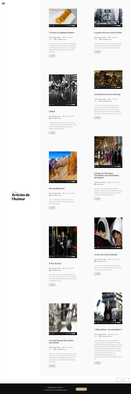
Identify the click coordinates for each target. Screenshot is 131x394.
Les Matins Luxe (61, 39)
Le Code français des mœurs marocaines (61, 341)
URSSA (52, 111)
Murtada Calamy (56, 37)
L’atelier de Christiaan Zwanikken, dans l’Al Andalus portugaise (106, 175)
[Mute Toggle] (70, 25)
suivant (122, 379)
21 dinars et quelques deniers (61, 32)
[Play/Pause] (50, 25)
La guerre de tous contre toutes (108, 32)
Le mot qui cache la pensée (105, 254)
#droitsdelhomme (57, 188)
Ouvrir (52, 56)
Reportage (100, 184)
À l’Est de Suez (55, 263)
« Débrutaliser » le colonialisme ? (108, 329)
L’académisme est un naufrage (107, 94)
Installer (81, 389)
